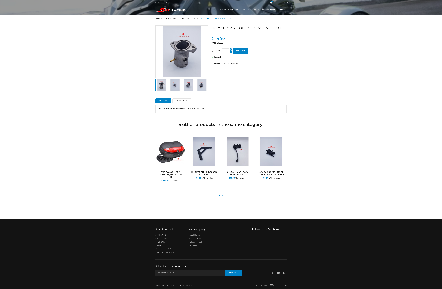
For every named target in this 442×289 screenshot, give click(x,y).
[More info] (178, 183)
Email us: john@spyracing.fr (167, 252)
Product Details (182, 101)
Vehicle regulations (197, 242)
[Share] (251, 51)
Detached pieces (268, 10)
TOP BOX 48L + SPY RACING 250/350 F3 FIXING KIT (170, 174)
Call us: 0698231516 (163, 249)
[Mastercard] (271, 285)
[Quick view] (171, 183)
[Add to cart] (163, 183)
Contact (282, 10)
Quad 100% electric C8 (250, 10)
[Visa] (284, 285)
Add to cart (240, 51)
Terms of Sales (195, 238)
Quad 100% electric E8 (229, 10)
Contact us (193, 245)
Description (163, 101)
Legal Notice (194, 235)
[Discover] (278, 285)
